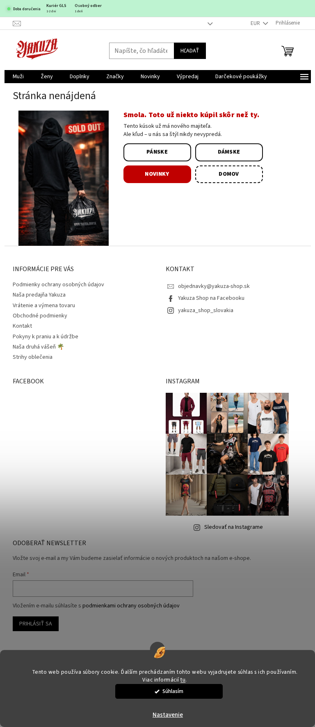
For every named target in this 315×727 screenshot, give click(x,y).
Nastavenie (168, 715)
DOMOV (229, 174)
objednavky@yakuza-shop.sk (214, 286)
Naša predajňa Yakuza (39, 295)
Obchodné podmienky (40, 316)
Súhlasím (172, 691)
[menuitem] (18, 76)
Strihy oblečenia (32, 357)
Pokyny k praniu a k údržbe (45, 337)
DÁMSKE (229, 152)
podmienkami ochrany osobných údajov (131, 606)
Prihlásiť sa (35, 624)
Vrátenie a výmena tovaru (44, 305)
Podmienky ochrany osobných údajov (58, 285)
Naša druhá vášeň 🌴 (38, 347)
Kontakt (22, 326)
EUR (256, 23)
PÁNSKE (157, 152)
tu (182, 680)
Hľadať (189, 51)
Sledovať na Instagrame (233, 527)
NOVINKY (157, 174)
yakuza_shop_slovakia (205, 310)
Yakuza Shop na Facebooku (211, 298)
